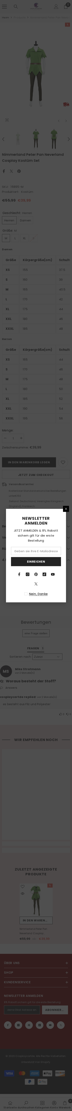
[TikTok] (44, 574)
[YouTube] (53, 574)
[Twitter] (36, 584)
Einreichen (36, 562)
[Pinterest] (36, 574)
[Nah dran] (66, 509)
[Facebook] (19, 574)
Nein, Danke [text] (38, 594)
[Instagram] (27, 574)
